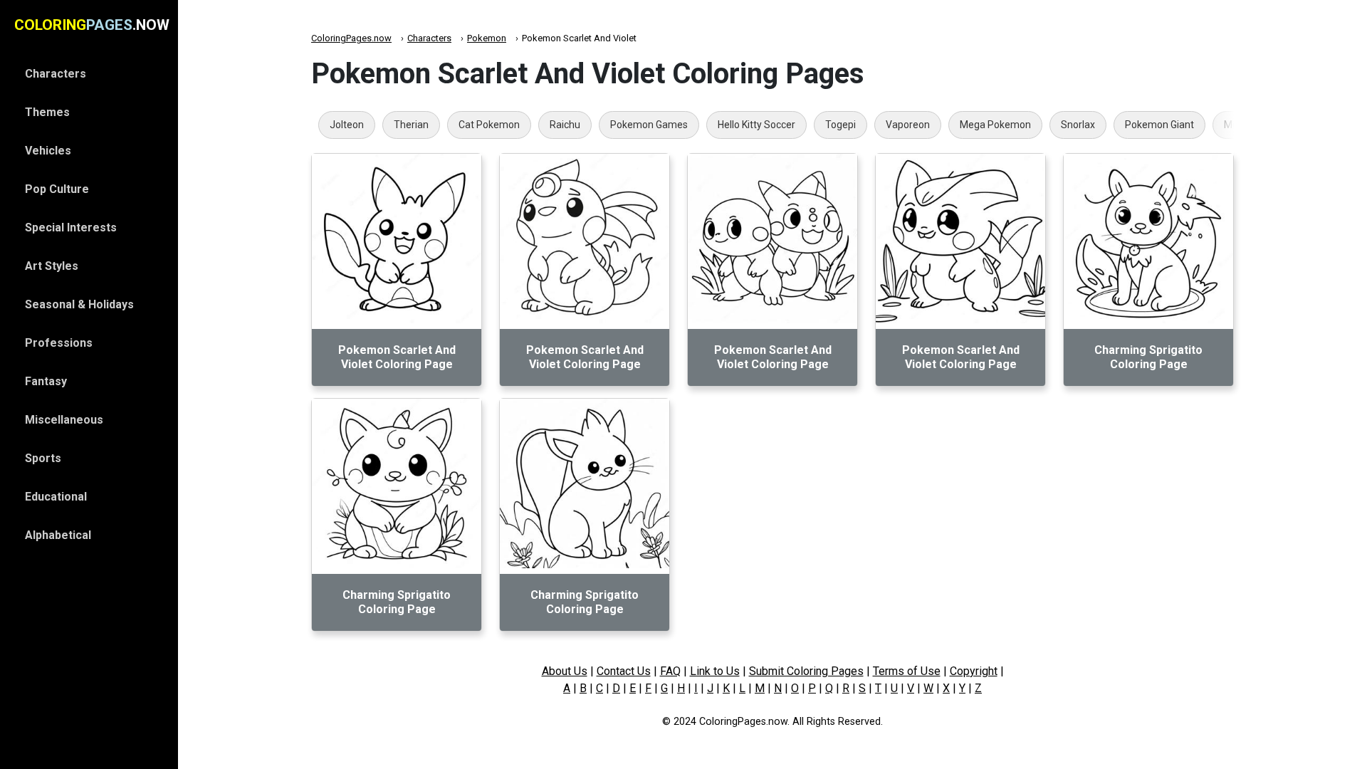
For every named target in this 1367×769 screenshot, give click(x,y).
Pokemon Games (649, 124)
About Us (564, 671)
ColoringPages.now (351, 38)
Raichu (565, 124)
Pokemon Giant (1159, 124)
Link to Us (715, 671)
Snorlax (1078, 124)
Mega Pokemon (995, 124)
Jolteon (347, 124)
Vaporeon (908, 124)
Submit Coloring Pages (806, 671)
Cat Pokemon (489, 124)
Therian (411, 124)
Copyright (973, 671)
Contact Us (624, 671)
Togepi (840, 124)
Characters (429, 38)
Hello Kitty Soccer (756, 124)
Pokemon (486, 38)
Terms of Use (907, 671)
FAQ (670, 671)
